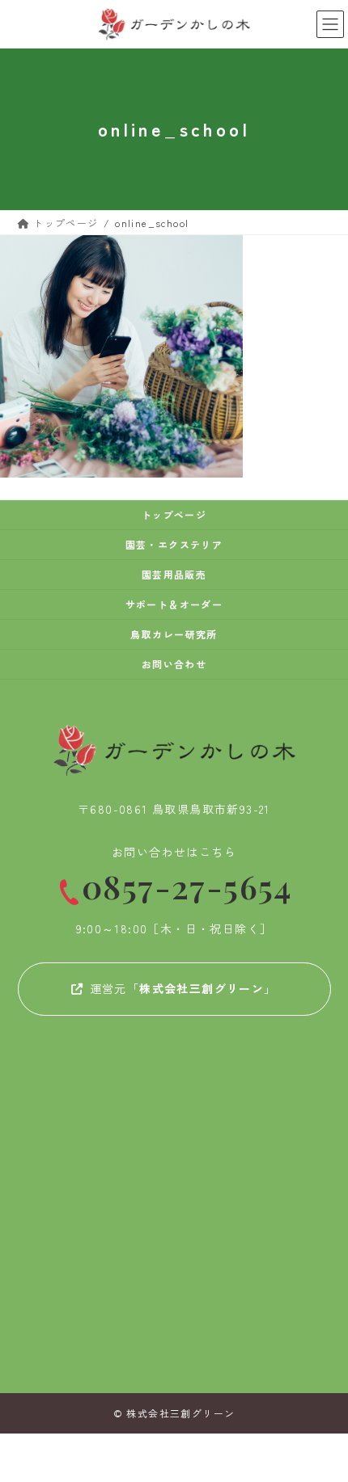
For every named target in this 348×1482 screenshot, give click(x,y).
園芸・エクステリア (174, 544)
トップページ (174, 514)
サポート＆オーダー (174, 604)
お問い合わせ (174, 664)
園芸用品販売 (174, 574)
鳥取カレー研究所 (173, 634)
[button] (174, 987)
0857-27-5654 (187, 887)
